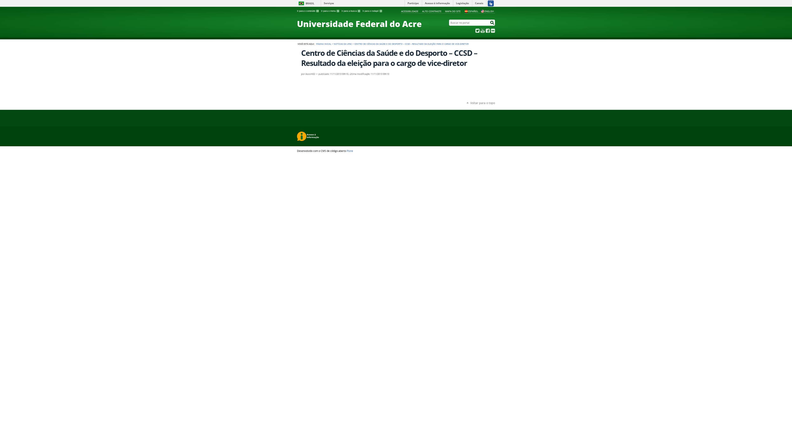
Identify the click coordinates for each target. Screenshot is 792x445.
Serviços (329, 3)
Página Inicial (323, 43)
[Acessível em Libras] (490, 3)
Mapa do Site (453, 11)
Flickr (493, 31)
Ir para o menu (329, 11)
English (489, 11)
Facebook (488, 31)
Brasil (310, 3)
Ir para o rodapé (372, 11)
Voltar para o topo (482, 103)
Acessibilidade (409, 11)
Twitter (477, 31)
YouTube (483, 31)
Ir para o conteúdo (307, 11)
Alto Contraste (431, 11)
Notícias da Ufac (343, 43)
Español (473, 11)
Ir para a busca (350, 11)
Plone (350, 150)
